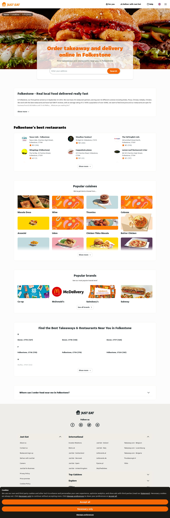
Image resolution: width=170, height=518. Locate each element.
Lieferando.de (101, 458)
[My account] (165, 4)
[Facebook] (72, 425)
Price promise (25, 479)
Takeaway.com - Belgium (133, 443)
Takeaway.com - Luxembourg (134, 448)
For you (111, 4)
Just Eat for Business (27, 468)
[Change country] (159, 4)
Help (151, 4)
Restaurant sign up (26, 453)
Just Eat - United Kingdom (78, 468)
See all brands (84, 307)
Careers (22, 463)
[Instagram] (81, 425)
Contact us (24, 448)
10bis (126, 463)
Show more (22, 111)
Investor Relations (75, 443)
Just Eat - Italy (101, 448)
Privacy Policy (25, 473)
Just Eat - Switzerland (76, 453)
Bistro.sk (72, 448)
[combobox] (78, 71)
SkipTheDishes (101, 468)
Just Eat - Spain (74, 463)
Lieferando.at (101, 453)
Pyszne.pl (99, 463)
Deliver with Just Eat (132, 4)
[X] (89, 425)
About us (23, 443)
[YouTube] (97, 425)
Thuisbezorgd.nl (130, 458)
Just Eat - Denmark (75, 458)
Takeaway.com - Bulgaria (133, 453)
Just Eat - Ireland (102, 443)
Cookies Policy (25, 484)
